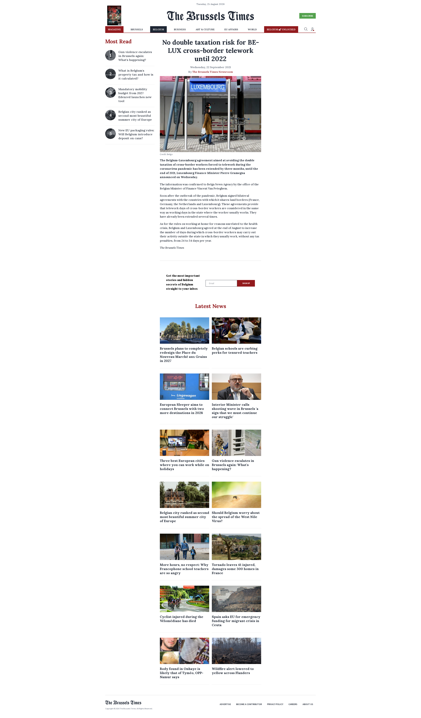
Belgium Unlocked (281, 29)
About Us (308, 704)
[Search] (306, 29)
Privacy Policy (275, 704)
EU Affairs (231, 29)
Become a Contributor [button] (249, 704)
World (252, 29)
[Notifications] (312, 29)
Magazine (114, 29)
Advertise (225, 704)
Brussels (137, 29)
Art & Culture (205, 29)
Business (180, 29)
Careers (292, 704)
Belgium (158, 29)
